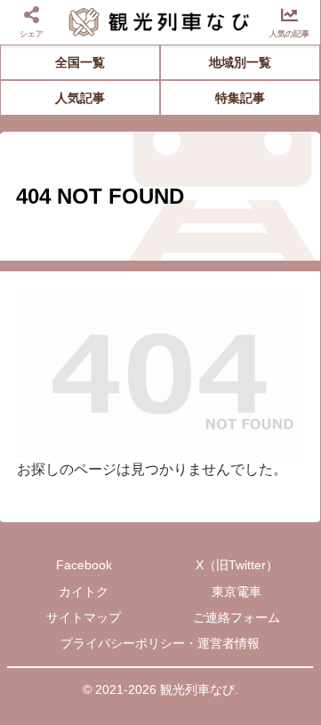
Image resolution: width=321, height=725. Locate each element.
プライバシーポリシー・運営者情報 (160, 643)
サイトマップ (83, 617)
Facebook (84, 565)
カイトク (83, 591)
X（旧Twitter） (237, 565)
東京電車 (236, 591)
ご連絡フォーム (236, 617)
